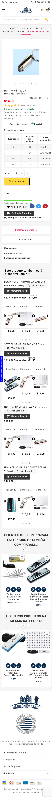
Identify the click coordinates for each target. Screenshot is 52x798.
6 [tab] (28, 84)
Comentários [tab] (26, 239)
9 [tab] (36, 84)
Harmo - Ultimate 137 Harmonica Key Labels (26, 306)
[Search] (46, 19)
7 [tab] (31, 84)
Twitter (38, 206)
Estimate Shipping (19, 213)
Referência (9, 253)
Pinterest (45, 206)
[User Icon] (42, 10)
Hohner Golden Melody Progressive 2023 (41, 429)
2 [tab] (18, 84)
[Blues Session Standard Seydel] (11, 384)
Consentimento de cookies (2, 369)
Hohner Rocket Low (11, 490)
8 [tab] (34, 84)
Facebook (32, 206)
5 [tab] (26, 84)
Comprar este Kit (17, 291)
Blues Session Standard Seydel (11, 369)
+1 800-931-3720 (40, 2)
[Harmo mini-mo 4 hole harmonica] (11, 318)
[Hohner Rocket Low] (11, 505)
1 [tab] (15, 84)
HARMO (14, 248)
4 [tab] (23, 84)
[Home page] (26, 702)
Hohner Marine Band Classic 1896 (41, 306)
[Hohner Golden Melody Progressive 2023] (40, 442)
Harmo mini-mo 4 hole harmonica (11, 306)
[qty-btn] (27, 173)
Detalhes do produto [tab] (26, 230)
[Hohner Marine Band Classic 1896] (40, 318)
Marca (7, 248)
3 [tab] (20, 84)
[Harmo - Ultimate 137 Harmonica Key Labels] (26, 318)
